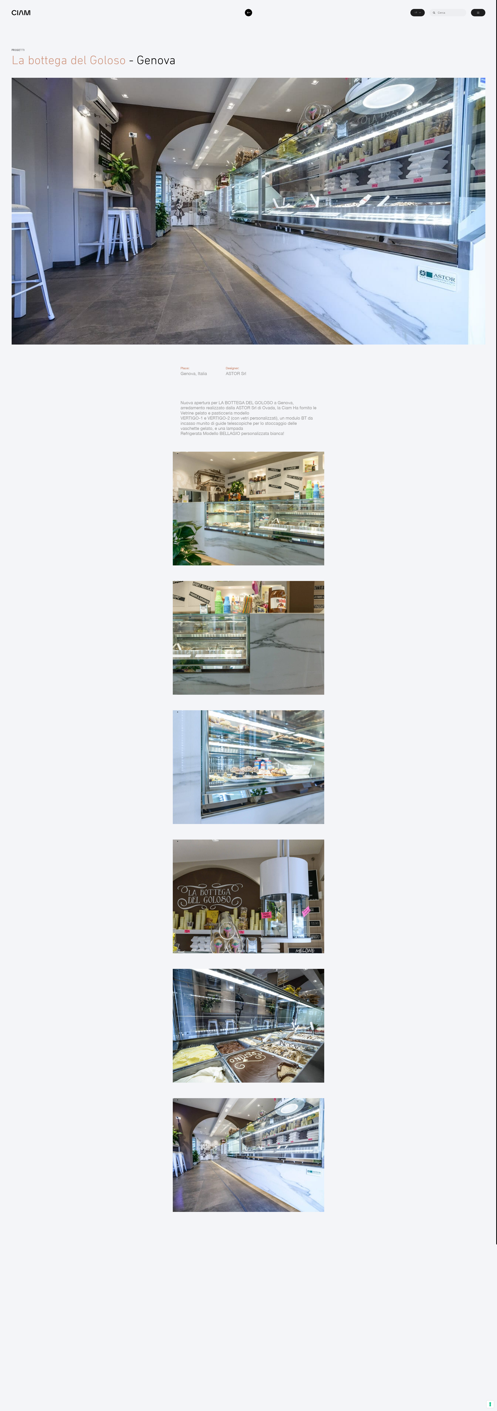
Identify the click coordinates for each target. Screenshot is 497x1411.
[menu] (478, 12)
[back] (248, 12)
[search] (434, 13)
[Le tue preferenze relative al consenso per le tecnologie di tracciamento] (490, 1404)
